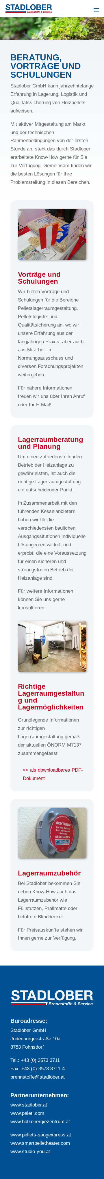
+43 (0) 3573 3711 (40, 1060)
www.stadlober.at (28, 1105)
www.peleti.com (27, 1113)
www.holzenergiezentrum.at (40, 1121)
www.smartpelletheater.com (40, 1143)
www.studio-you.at (30, 1151)
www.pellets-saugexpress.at (40, 1135)
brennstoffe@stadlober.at (37, 1077)
